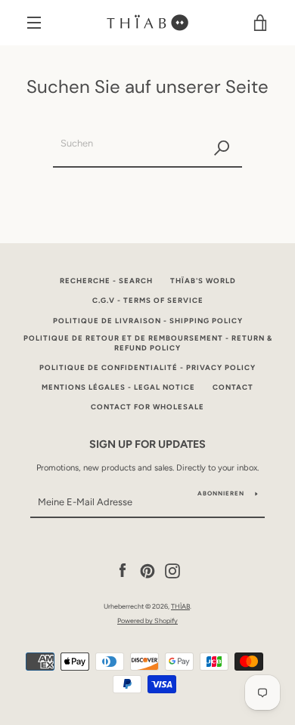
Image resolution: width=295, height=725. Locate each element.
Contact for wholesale (147, 407)
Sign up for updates (147, 444)
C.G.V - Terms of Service (147, 300)
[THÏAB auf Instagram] (172, 570)
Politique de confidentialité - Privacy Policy (147, 367)
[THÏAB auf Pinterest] (147, 570)
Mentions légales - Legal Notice (118, 387)
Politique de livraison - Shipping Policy (148, 320)
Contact (233, 387)
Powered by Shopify (147, 620)
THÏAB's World (203, 280)
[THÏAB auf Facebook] (122, 570)
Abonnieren (220, 493)
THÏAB (180, 606)
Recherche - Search (106, 280)
